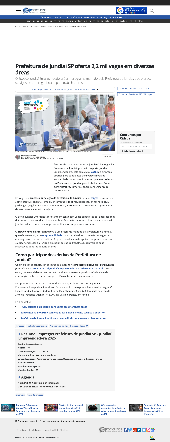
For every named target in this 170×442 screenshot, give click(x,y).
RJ (109, 21)
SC (129, 21)
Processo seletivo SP (79, 326)
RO (121, 21)
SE (137, 21)
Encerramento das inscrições (42, 386)
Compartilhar (107, 156)
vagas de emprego (35, 395)
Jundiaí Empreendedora (37, 326)
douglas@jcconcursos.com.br (33, 157)
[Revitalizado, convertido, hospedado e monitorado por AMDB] (152, 437)
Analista (30, 355)
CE (55, 21)
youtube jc (102, 17)
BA (51, 21)
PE (102, 21)
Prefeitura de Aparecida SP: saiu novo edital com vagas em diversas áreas (63, 318)
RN (113, 21)
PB (94, 21)
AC (34, 21)
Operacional (69, 359)
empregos (20, 395)
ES (63, 21)
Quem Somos (22, 430)
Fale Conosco (36, 430)
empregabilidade (52, 235)
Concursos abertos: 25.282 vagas (133, 88)
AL (38, 21)
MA (71, 21)
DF (59, 21)
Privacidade (64, 430)
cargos (94, 198)
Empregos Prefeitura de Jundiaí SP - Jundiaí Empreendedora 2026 (63, 89)
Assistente (40, 355)
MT (76, 21)
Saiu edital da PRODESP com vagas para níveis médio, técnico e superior (63, 312)
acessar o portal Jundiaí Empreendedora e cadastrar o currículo (67, 268)
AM (46, 21)
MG (85, 21)
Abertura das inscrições (38, 383)
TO (141, 21)
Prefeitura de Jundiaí (59, 326)
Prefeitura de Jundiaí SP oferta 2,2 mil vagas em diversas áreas (63, 26)
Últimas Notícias (49, 17)
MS (80, 21)
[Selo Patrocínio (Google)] (131, 10)
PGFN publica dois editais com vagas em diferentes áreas (54, 306)
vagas (94, 171)
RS (117, 21)
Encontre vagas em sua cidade (131, 142)
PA (90, 21)
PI (106, 21)
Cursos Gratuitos (119, 17)
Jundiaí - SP (32, 370)
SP (133, 21)
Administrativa (44, 359)
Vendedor (51, 355)
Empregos (89, 17)
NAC (29, 21)
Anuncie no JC (50, 430)
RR (125, 21)
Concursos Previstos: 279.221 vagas (135, 94)
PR (98, 21)
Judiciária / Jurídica (93, 359)
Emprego (20, 326)
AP (42, 21)
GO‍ (67, 21)
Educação (57, 359)
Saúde (79, 359)
